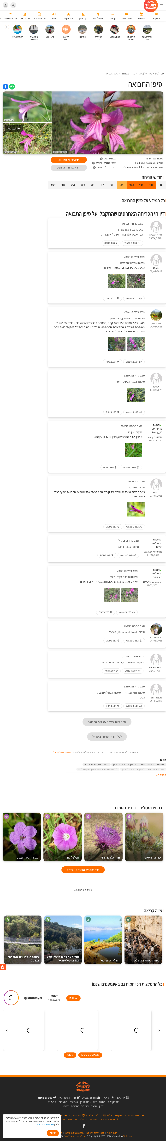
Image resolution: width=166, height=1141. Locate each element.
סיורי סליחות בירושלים (146, 960)
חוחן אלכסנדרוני (110, 857)
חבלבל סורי (72, 857)
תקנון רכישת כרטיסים (95, 1132)
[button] (163, 5)
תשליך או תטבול (110, 960)
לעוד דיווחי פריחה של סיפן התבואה (107, 722)
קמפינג (52, 1102)
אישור (53, 1133)
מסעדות (62, 1102)
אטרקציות (113, 1102)
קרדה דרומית (153, 857)
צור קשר (120, 1098)
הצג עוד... (161, 775)
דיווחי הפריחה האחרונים (69, 167)
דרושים (106, 1098)
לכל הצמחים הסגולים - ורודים (83, 870)
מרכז (94, 1106)
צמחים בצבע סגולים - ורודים (96, 764)
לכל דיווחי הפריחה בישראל (107, 736)
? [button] (101, 158)
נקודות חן (85, 1102)
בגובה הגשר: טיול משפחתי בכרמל (23, 958)
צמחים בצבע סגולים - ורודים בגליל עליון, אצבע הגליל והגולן (138, 764)
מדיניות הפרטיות (45, 1124)
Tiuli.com (127, 1136)
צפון (101, 1106)
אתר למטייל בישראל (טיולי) (75, 1136)
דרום (66, 1106)
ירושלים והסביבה (80, 1106)
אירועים (74, 1102)
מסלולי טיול (99, 1102)
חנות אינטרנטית (67, 1098)
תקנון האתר (112, 1132)
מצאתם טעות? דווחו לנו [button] (61, 752)
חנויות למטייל (89, 1098)
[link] (12, 87)
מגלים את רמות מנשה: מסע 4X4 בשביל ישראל (63, 958)
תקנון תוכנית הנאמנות (74, 1132)
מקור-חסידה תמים (27, 857)
